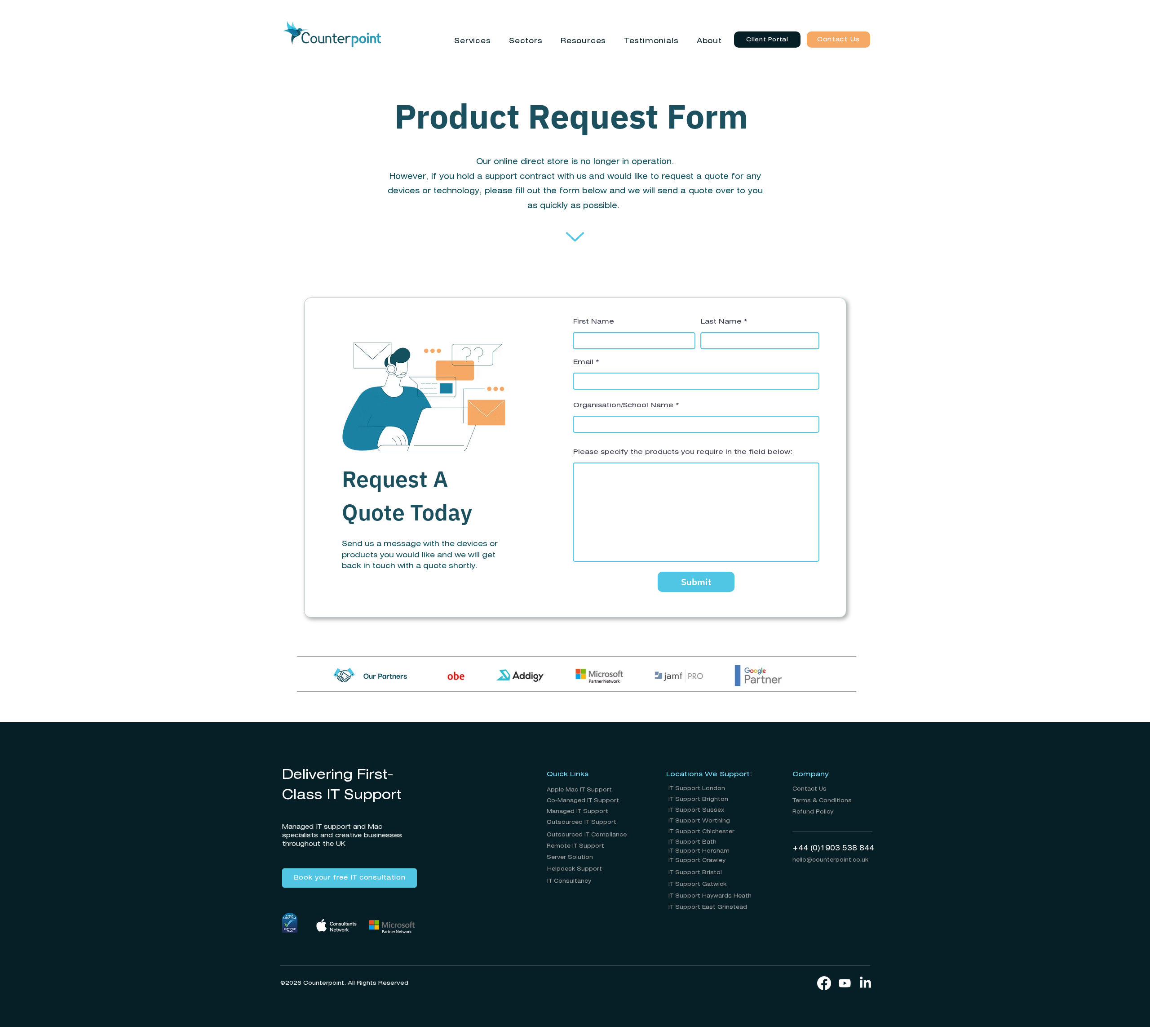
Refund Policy (812, 811)
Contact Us (809, 789)
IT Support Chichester (701, 831)
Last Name (721, 322)
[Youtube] (845, 983)
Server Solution (570, 857)
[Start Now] (575, 236)
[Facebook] (824, 983)
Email (583, 362)
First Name (593, 322)
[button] (472, 41)
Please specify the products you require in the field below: (682, 452)
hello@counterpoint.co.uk (830, 860)
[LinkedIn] (865, 983)
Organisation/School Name (623, 405)
